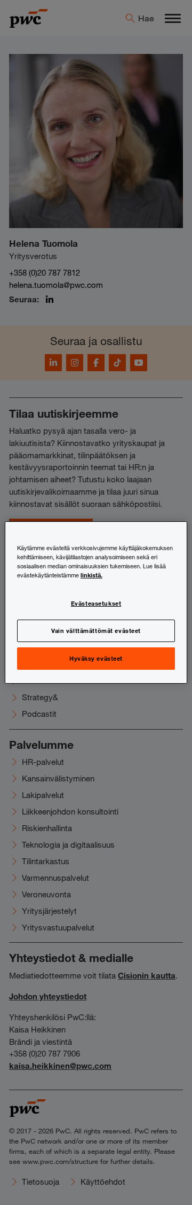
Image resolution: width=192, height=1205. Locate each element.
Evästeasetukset (96, 603)
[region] (96, 602)
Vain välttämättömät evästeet (96, 630)
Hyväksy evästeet (96, 658)
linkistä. (91, 574)
